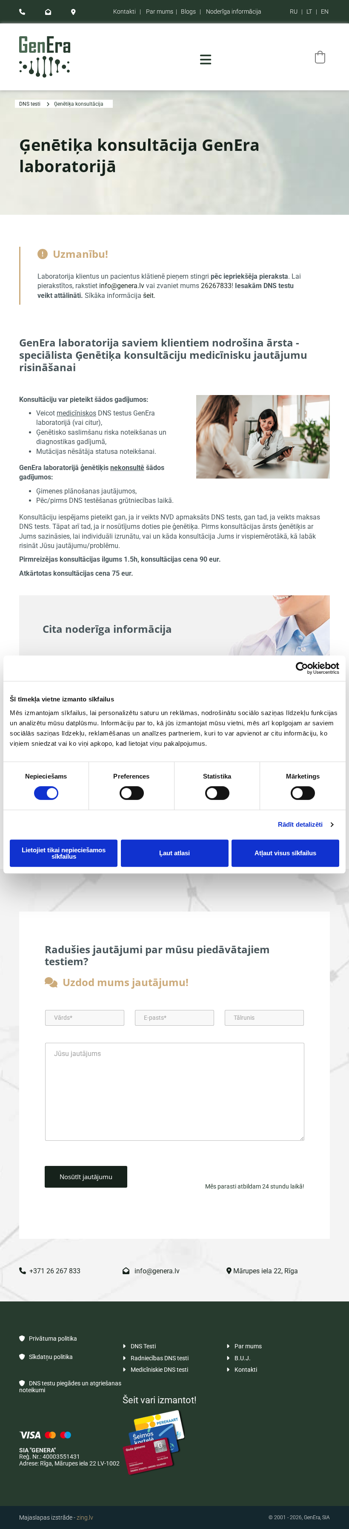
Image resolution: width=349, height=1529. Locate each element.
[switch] (132, 793)
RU (294, 11)
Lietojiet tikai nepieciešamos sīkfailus (64, 853)
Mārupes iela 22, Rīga (262, 1271)
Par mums (159, 11)
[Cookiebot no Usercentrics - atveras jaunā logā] (302, 668)
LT (309, 11)
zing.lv (85, 1517)
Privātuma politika (48, 1338)
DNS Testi (139, 1346)
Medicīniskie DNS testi (155, 1369)
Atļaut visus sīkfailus (285, 853)
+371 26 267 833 (49, 1271)
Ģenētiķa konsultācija (78, 104)
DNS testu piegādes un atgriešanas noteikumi (70, 1386)
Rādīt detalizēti (300, 824)
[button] (205, 59)
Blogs (188, 11)
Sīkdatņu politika (46, 1356)
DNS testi (29, 104)
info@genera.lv (121, 286)
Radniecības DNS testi (156, 1358)
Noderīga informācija (233, 11)
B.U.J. (238, 1358)
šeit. (149, 295)
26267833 (216, 286)
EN (325, 11)
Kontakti (124, 11)
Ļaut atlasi (174, 853)
